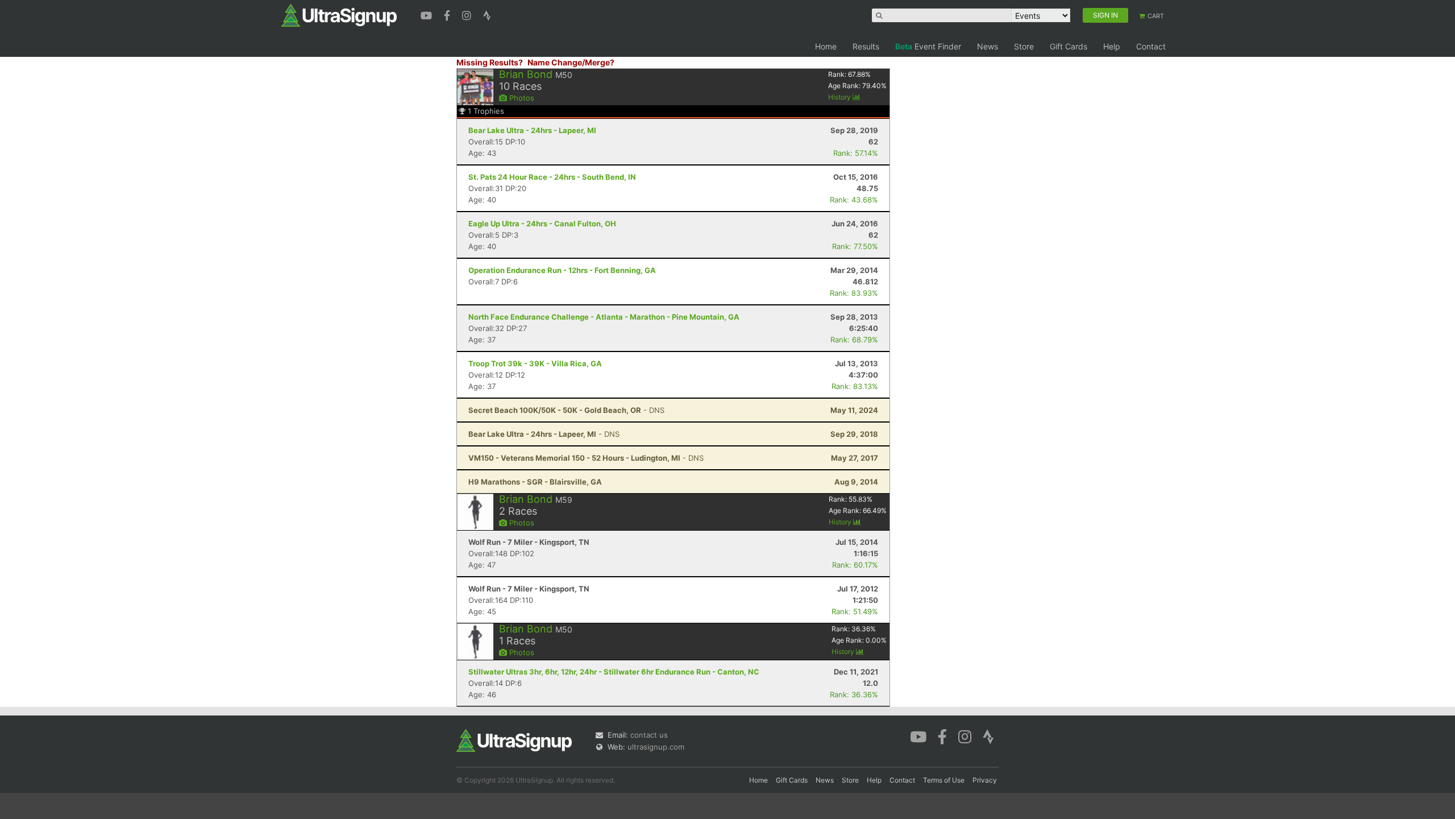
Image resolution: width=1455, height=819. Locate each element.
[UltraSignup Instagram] (468, 14)
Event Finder (928, 46)
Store (1024, 46)
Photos (520, 97)
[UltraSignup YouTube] (427, 14)
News (987, 46)
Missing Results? (489, 62)
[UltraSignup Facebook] (448, 14)
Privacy (984, 780)
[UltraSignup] (339, 14)
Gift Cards (1068, 46)
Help (1111, 46)
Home (826, 46)
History (840, 97)
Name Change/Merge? (570, 62)
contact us (649, 734)
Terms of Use (944, 780)
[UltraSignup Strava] (487, 14)
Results (866, 46)
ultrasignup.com (655, 746)
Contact (1151, 46)
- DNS (566, 410)
